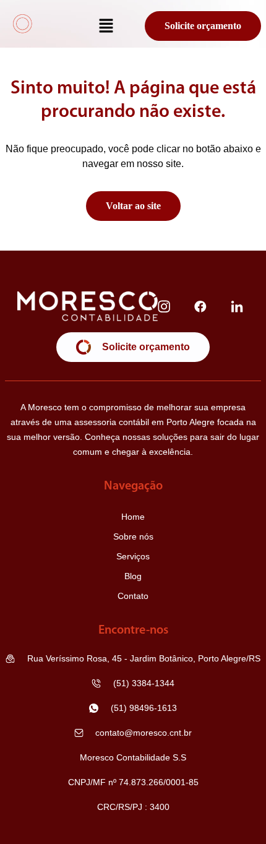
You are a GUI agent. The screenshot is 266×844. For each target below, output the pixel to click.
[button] (106, 26)
